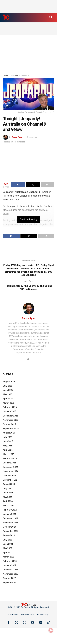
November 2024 (10, 471)
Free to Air (14, 76)
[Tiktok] (48, 622)
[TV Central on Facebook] (8, 622)
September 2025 (11, 428)
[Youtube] (32, 622)
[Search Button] (51, 17)
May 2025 (7, 446)
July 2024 (7, 488)
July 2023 (7, 540)
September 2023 (11, 531)
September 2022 (11, 582)
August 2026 (9, 381)
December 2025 (10, 416)
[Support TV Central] (28, 604)
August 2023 (9, 535)
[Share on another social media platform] (47, 184)
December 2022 (10, 569)
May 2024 (7, 497)
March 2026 (8, 403)
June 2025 (8, 441)
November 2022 (10, 574)
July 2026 (7, 386)
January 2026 (9, 411)
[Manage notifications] (51, 630)
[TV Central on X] (16, 622)
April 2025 (8, 450)
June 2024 (8, 493)
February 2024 (10, 510)
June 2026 (8, 390)
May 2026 (7, 394)
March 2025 (8, 454)
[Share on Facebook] (18, 184)
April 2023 (8, 552)
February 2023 (10, 561)
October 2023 (9, 527)
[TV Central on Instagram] (24, 622)
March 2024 (8, 505)
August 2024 (9, 484)
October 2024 (9, 475)
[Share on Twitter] (33, 184)
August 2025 (9, 433)
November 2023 (10, 522)
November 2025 (10, 420)
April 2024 (8, 501)
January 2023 (9, 565)
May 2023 (7, 548)
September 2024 (11, 480)
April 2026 (8, 398)
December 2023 (10, 518)
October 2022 (9, 578)
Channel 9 (25, 76)
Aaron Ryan (17, 137)
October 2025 (9, 424)
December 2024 (10, 467)
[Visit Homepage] (6, 17)
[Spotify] (40, 622)
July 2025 (7, 437)
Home (5, 76)
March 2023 (8, 557)
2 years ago (32, 137)
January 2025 (9, 463)
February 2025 (10, 458)
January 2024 (9, 514)
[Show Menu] (41, 17)
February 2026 (10, 407)
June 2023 (8, 544)
